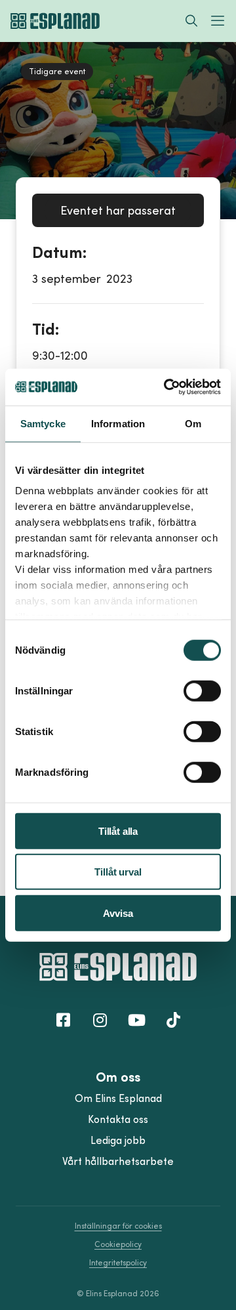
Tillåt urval (117, 871)
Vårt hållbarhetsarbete (118, 1161)
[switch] (202, 690)
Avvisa (117, 912)
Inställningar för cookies (118, 1226)
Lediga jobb (118, 1140)
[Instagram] (100, 1019)
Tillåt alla (118, 830)
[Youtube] (136, 1019)
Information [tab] (118, 423)
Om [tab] (193, 423)
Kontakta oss (118, 1119)
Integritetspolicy (118, 1262)
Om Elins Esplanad (118, 1098)
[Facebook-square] (63, 1019)
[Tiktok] (173, 1019)
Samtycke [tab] (43, 423)
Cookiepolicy (118, 1244)
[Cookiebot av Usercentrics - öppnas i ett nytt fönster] (166, 387)
